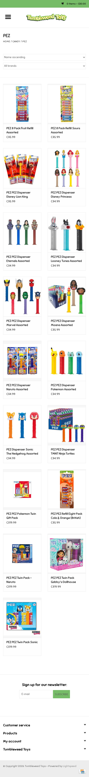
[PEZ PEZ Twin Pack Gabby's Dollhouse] (67, 554)
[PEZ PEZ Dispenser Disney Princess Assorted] (67, 168)
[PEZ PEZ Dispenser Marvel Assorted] (22, 297)
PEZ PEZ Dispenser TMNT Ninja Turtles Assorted (63, 452)
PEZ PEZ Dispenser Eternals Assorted (18, 259)
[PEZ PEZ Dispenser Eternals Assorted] (22, 232)
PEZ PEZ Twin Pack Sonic (22, 642)
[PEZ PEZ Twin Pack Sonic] (22, 618)
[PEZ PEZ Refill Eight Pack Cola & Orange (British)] (67, 489)
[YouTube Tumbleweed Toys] (44, 706)
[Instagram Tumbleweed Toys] (51, 706)
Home (6, 41)
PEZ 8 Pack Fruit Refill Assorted (19, 130)
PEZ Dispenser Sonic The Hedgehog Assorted (22, 451)
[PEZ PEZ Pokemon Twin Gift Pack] (22, 489)
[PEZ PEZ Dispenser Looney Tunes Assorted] (67, 232)
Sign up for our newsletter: (44, 685)
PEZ (24, 41)
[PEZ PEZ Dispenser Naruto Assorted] (22, 361)
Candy (16, 41)
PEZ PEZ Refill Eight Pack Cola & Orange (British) (66, 516)
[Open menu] (8, 17)
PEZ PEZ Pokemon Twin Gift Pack (21, 516)
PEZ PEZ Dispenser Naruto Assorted (18, 387)
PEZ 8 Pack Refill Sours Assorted (65, 130)
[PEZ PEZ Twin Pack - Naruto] (22, 554)
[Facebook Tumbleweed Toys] (37, 706)
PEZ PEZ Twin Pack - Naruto (19, 580)
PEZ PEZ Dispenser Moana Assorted (63, 323)
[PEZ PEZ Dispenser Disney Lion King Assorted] (22, 168)
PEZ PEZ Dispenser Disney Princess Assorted (63, 195)
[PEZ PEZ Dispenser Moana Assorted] (67, 297)
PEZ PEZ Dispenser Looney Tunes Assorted (66, 259)
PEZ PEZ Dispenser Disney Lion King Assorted (18, 195)
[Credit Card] (81, 771)
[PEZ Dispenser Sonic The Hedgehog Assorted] (22, 425)
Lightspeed (69, 766)
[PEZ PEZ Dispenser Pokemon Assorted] (67, 361)
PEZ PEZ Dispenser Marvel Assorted (18, 323)
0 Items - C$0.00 (76, 3)
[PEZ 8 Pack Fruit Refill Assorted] (22, 104)
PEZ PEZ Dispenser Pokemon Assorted (63, 387)
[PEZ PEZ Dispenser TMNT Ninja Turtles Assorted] (67, 425)
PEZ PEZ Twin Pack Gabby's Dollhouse (63, 580)
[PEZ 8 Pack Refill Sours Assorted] (67, 104)
